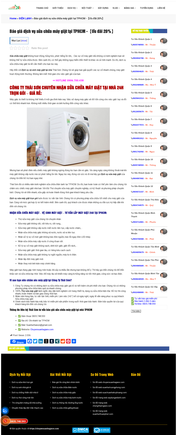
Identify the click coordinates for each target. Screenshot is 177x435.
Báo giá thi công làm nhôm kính (66, 382)
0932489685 (138, 85)
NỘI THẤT (87, 8)
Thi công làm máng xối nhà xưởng (26, 403)
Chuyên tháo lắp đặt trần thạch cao (27, 408)
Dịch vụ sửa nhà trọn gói (22, 382)
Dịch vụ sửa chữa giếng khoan (65, 408)
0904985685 (138, 266)
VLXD (116, 8)
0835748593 (138, 45)
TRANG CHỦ (42, 8)
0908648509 (138, 279)
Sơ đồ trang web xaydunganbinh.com (109, 398)
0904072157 (138, 192)
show (23, 41)
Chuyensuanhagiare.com (42, 329)
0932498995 (138, 292)
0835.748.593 (18, 421)
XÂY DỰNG (103, 8)
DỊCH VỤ (71, 8)
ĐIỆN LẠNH (25, 18)
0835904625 (138, 71)
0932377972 (138, 125)
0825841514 (138, 98)
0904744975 (138, 205)
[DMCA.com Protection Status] (80, 430)
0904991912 (138, 138)
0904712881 (138, 222)
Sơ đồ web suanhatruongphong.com (109, 387)
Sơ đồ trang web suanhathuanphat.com (103, 412)
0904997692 (138, 178)
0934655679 (138, 252)
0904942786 (138, 58)
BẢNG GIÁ (129, 8)
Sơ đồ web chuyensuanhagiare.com (108, 382)
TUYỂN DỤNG (146, 8)
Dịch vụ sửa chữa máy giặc (64, 392)
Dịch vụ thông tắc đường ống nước (67, 403)
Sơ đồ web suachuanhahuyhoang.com (110, 392)
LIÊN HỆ (161, 8)
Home (13, 18)
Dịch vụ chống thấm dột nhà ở (25, 392)
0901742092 (138, 152)
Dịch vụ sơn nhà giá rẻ (21, 387)
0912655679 (138, 111)
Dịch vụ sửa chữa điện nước (64, 387)
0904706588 (138, 239)
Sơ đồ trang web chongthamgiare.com (102, 404)
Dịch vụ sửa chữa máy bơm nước (66, 398)
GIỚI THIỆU (57, 8)
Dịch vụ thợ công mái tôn (23, 398)
